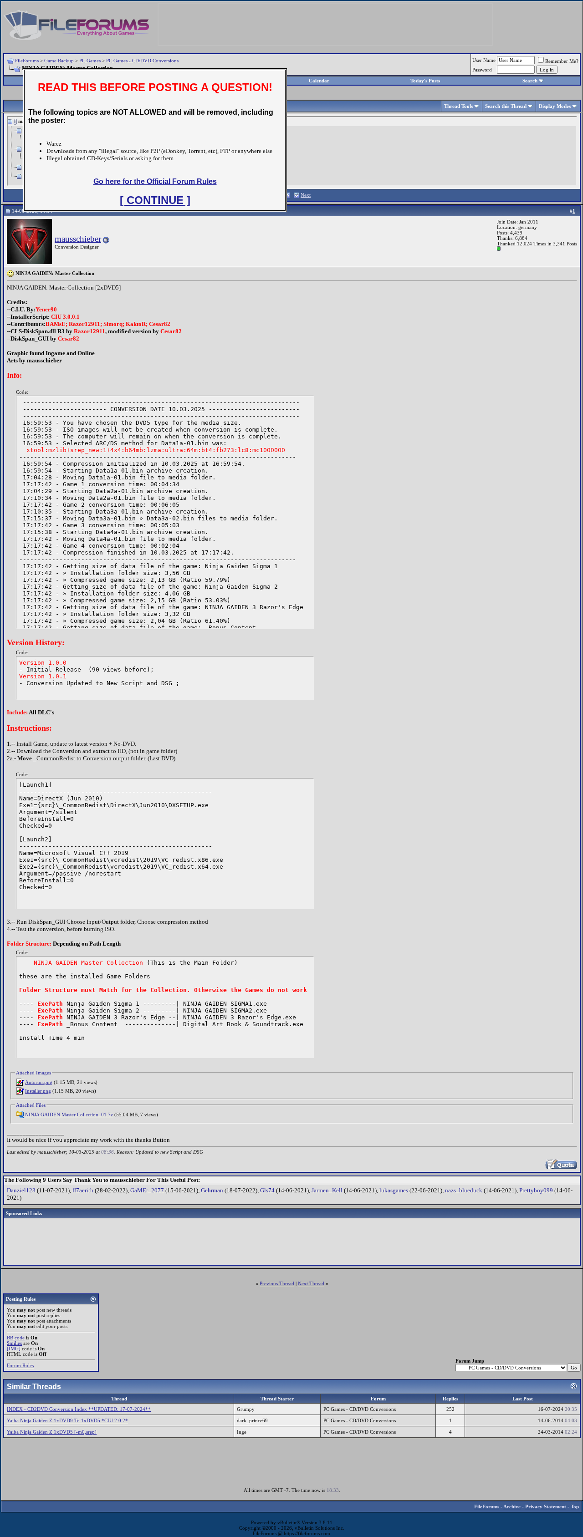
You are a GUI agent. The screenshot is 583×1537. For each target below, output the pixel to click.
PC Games (90, 60)
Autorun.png (38, 1082)
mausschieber (78, 239)
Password (482, 69)
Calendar (319, 80)
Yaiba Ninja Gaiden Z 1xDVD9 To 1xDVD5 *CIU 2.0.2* (67, 1420)
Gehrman (212, 1190)
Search (529, 80)
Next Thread (311, 1283)
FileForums (27, 60)
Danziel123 (21, 1190)
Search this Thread (506, 106)
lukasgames (393, 1190)
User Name (484, 60)
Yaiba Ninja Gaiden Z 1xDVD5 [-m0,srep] (52, 1432)
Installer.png (38, 1091)
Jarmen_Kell (327, 1190)
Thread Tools (458, 106)
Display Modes (555, 106)
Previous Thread (277, 1283)
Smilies (14, 1343)
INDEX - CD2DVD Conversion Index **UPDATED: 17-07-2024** (79, 1409)
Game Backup (59, 60)
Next (306, 195)
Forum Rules (20, 1365)
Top (575, 1506)
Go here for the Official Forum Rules (155, 181)
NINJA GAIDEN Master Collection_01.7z (69, 1114)
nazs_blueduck (463, 1190)
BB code (16, 1337)
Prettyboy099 (536, 1190)
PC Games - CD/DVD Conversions (142, 60)
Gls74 (267, 1190)
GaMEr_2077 (147, 1190)
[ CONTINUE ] (155, 200)
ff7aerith (82, 1190)
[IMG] (13, 1348)
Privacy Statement (545, 1506)
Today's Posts (425, 80)
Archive (512, 1506)
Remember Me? (561, 61)
